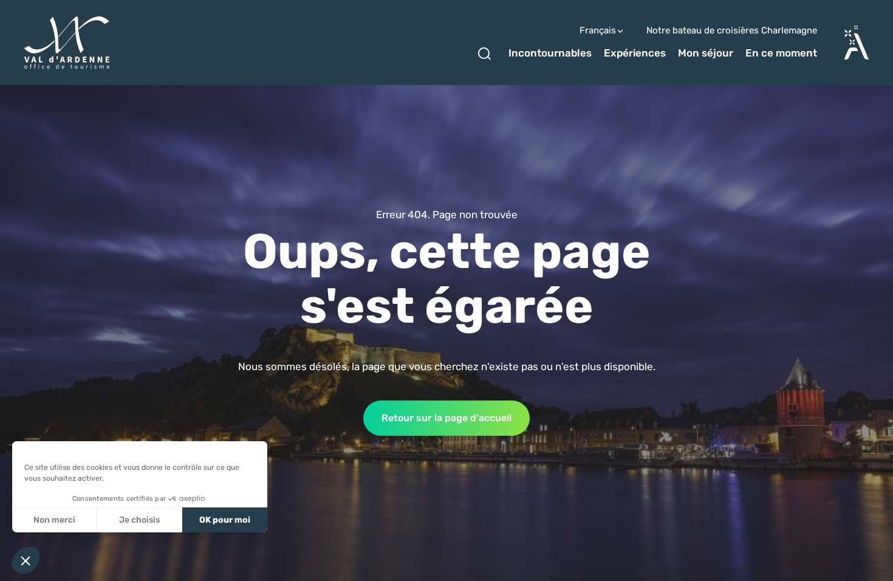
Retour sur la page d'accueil (446, 418)
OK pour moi (224, 520)
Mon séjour (705, 53)
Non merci (54, 520)
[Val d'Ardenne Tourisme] (66, 42)
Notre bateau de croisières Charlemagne (731, 30)
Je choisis (139, 520)
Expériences (635, 53)
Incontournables (550, 53)
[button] (25, 560)
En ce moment (781, 53)
